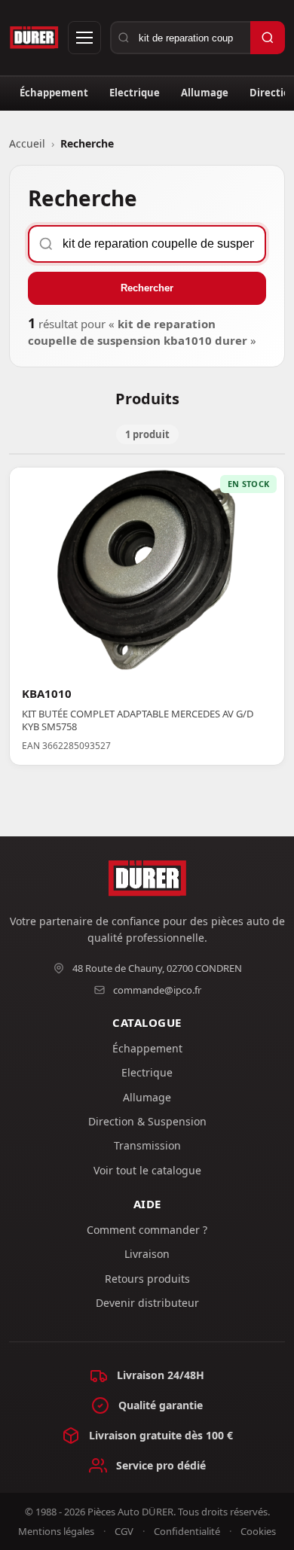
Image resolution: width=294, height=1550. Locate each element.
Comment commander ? (147, 1230)
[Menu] (84, 37)
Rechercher (147, 288)
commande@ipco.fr (157, 990)
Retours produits (147, 1278)
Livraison (147, 1254)
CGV (124, 1531)
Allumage (204, 92)
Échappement (54, 92)
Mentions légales (56, 1531)
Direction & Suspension (147, 1121)
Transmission (147, 1145)
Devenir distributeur (147, 1303)
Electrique (134, 92)
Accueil (27, 143)
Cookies (258, 1531)
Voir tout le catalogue (147, 1170)
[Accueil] (34, 37)
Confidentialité (187, 1531)
